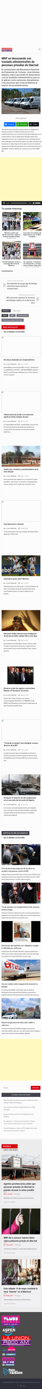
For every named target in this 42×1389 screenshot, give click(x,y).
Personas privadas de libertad (12, 320)
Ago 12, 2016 (24, 583)
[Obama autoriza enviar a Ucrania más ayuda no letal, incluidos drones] (21, 401)
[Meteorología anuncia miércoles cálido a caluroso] (21, 1008)
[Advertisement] (21, 22)
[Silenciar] (34, 203)
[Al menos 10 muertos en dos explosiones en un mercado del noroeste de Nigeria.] (21, 784)
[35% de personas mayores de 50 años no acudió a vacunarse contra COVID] (21, 854)
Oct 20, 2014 (24, 528)
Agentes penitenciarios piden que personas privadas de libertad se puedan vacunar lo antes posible (20, 1187)
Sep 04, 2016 (24, 640)
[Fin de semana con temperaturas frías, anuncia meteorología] (21, 893)
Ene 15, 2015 (24, 364)
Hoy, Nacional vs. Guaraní (13, 524)
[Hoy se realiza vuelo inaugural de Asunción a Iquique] (21, 970)
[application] (22, 203)
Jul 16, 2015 (24, 804)
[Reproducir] (4, 203)
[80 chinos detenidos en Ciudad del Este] (21, 346)
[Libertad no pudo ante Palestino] (21, 565)
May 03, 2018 (24, 695)
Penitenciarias (22, 315)
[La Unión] (7, 49)
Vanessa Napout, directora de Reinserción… (17, 1299)
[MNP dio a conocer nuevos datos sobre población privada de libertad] (21, 1221)
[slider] (38, 203)
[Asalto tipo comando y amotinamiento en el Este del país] (21, 456)
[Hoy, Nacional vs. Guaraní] (21, 511)
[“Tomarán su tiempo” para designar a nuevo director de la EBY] (21, 730)
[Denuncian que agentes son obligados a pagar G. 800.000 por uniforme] (21, 931)
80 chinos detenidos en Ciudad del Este (19, 360)
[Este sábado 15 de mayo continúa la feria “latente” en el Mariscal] (21, 1272)
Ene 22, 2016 (24, 750)
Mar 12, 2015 (24, 421)
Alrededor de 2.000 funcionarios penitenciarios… (19, 1198)
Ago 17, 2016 (24, 476)
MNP (12, 315)
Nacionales (16, 311)
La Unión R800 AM (11, 364)
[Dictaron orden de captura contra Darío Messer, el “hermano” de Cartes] (21, 675)
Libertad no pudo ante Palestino (16, 579)
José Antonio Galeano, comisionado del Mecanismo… (21, 1249)
